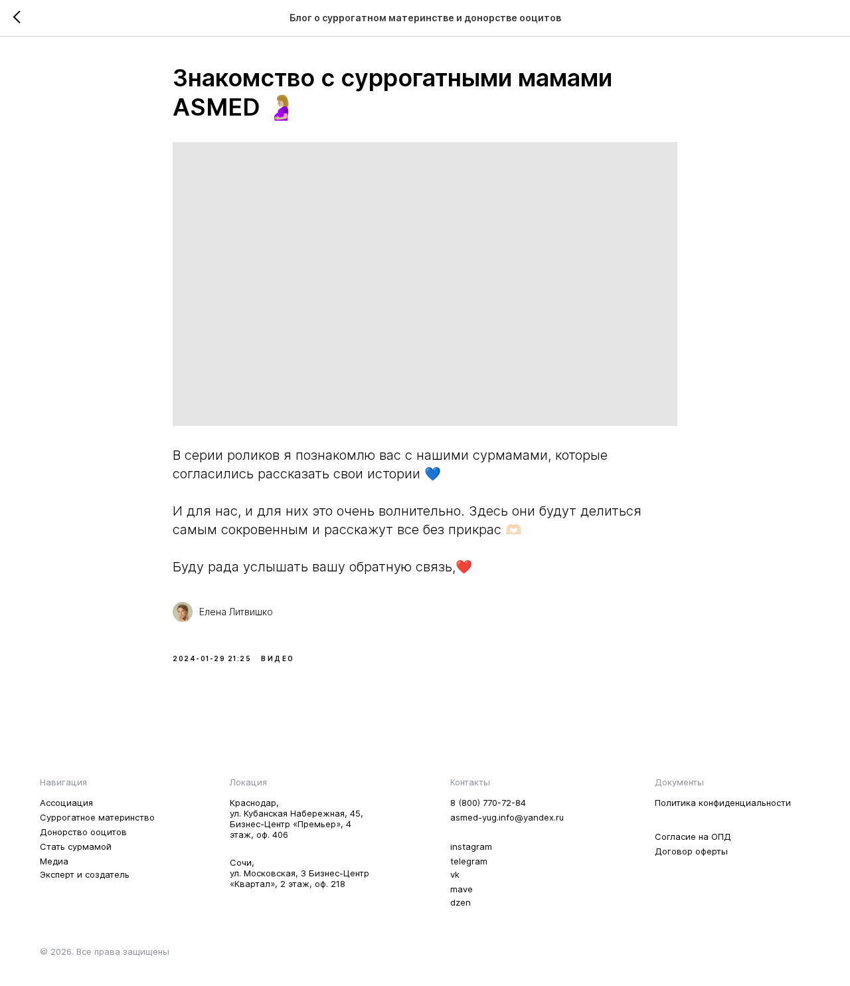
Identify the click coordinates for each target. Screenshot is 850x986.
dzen (460, 902)
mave (461, 889)
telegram (468, 861)
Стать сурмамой (76, 846)
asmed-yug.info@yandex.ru (507, 817)
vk (455, 874)
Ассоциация (66, 802)
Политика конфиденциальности (723, 802)
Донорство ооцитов (83, 832)
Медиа (54, 861)
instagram (471, 846)
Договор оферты (691, 851)
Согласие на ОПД (693, 836)
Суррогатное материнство (97, 817)
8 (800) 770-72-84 (488, 802)
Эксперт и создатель (84, 874)
